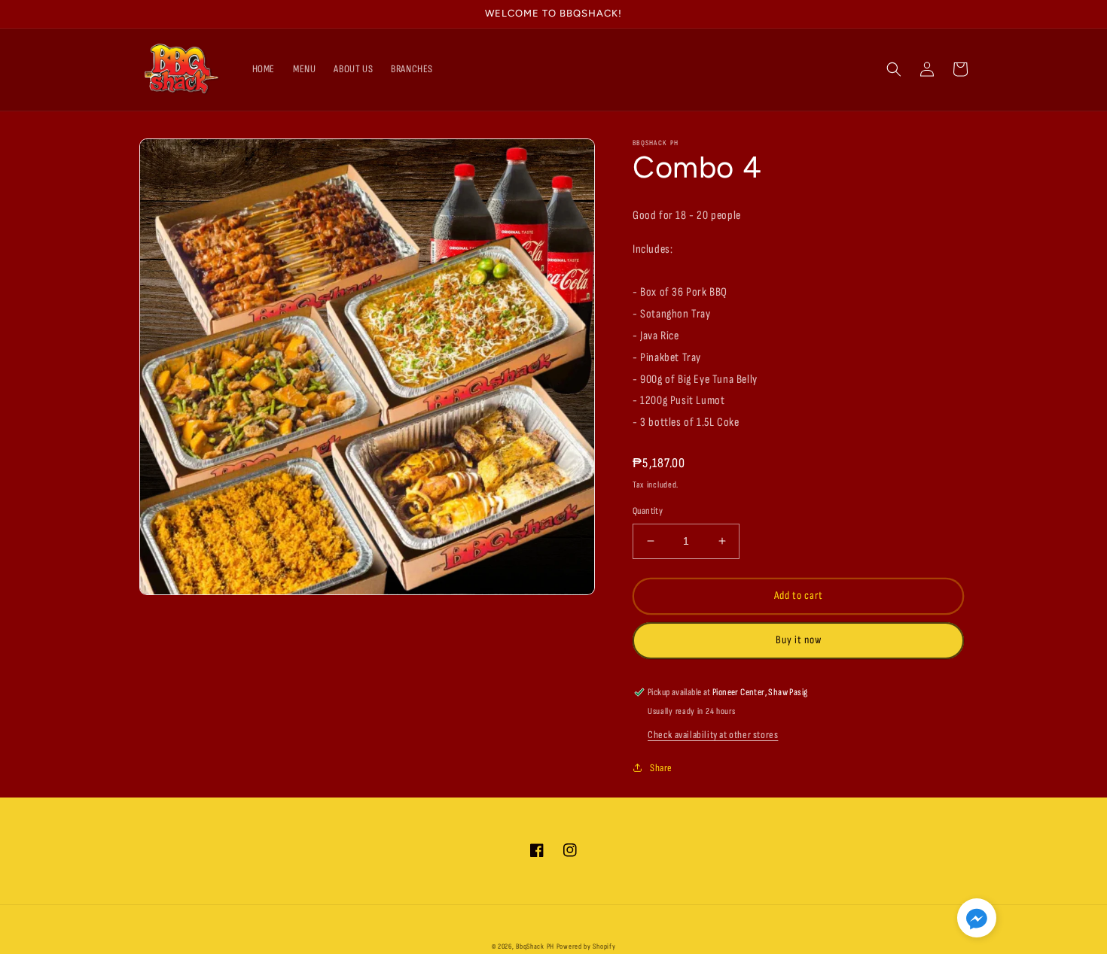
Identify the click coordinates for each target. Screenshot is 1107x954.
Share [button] (661, 767)
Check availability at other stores (713, 734)
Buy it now (799, 640)
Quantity (648, 511)
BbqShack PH (535, 946)
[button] (893, 69)
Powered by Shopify (586, 946)
